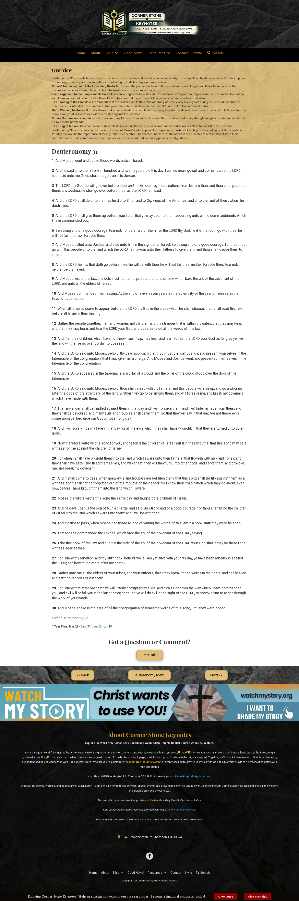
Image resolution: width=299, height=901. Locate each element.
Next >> (216, 675)
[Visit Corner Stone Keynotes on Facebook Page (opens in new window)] (149, 856)
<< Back (82, 675)
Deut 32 (97, 626)
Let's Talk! (150, 655)
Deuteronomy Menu (149, 675)
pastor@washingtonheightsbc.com (188, 776)
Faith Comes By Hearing (181, 809)
